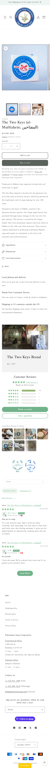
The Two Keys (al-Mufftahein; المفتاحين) (24, 505)
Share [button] (6, 266)
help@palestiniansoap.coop (16, 692)
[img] (8, 509)
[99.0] (17, 465)
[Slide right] (47, 110)
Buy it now (25, 163)
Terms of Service (11, 620)
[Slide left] (3, 110)
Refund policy (10, 614)
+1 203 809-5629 (12, 686)
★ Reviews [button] (25, 765)
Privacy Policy (10, 625)
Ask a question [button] (25, 416)
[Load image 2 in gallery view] (25, 109)
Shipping (4, 137)
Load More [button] (25, 573)
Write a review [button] (25, 409)
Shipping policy (11, 608)
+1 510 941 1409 (12, 681)
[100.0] (30, 465)
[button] (5, 17)
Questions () (25, 491)
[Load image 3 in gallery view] (38, 109)
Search (7, 602)
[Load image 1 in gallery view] (12, 109)
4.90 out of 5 (32, 382)
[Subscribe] (42, 710)
